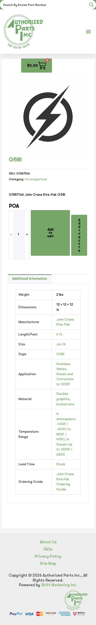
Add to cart (50, 233)
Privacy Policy (48, 556)
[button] (88, 31)
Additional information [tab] (29, 278)
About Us (48, 542)
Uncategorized (36, 179)
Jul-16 (61, 344)
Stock (60, 464)
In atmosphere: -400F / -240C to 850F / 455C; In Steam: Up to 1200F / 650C (66, 434)
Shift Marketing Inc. (59, 585)
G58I (60, 354)
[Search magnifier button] (91, 4)
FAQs (48, 549)
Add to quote (79, 235)
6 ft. (59, 334)
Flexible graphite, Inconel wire (65, 399)
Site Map (48, 563)
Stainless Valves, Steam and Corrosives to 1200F (65, 374)
